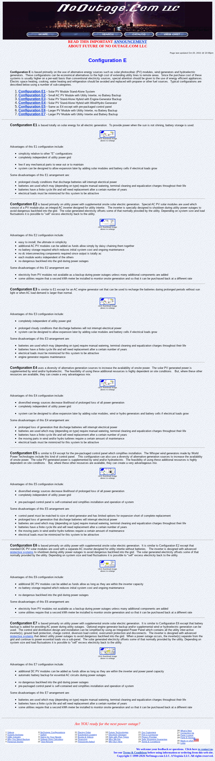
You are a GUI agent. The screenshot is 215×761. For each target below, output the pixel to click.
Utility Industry (14, 737)
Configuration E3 (32, 99)
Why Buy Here (115, 741)
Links (182, 743)
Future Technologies (118, 732)
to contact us (205, 749)
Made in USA (187, 741)
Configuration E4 (32, 103)
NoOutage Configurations (52, 732)
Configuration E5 (32, 106)
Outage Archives (15, 734)
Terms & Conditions (151, 741)
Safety (43, 734)
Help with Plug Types (119, 737)
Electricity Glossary (118, 734)
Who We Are (115, 739)
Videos (10, 732)
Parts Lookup (186, 735)
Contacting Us (187, 733)
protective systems (21, 552)
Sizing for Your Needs (50, 737)
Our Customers (149, 732)
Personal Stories (15, 741)
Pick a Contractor (150, 734)
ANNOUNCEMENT (130, 42)
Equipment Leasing (87, 734)
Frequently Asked (86, 741)
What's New (186, 730)
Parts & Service (187, 737)
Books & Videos (85, 737)
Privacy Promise (149, 737)
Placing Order (84, 732)
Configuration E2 (32, 95)
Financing (82, 739)
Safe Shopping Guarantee (154, 739)
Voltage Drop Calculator (51, 739)
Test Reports (47, 741)
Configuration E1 (32, 91)
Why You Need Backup (18, 739)
